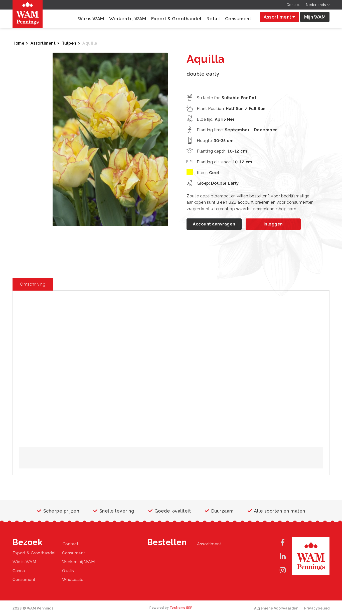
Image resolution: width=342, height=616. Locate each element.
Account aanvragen (214, 224)
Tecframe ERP (181, 607)
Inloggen (273, 224)
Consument (238, 18)
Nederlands (316, 5)
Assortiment (278, 17)
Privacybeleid (317, 608)
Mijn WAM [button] (314, 17)
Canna (19, 570)
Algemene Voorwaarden (276, 608)
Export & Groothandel (176, 18)
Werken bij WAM (127, 18)
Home (18, 43)
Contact (293, 5)
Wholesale (73, 579)
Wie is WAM (91, 18)
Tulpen (69, 43)
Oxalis (68, 570)
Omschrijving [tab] (32, 284)
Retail (213, 18)
